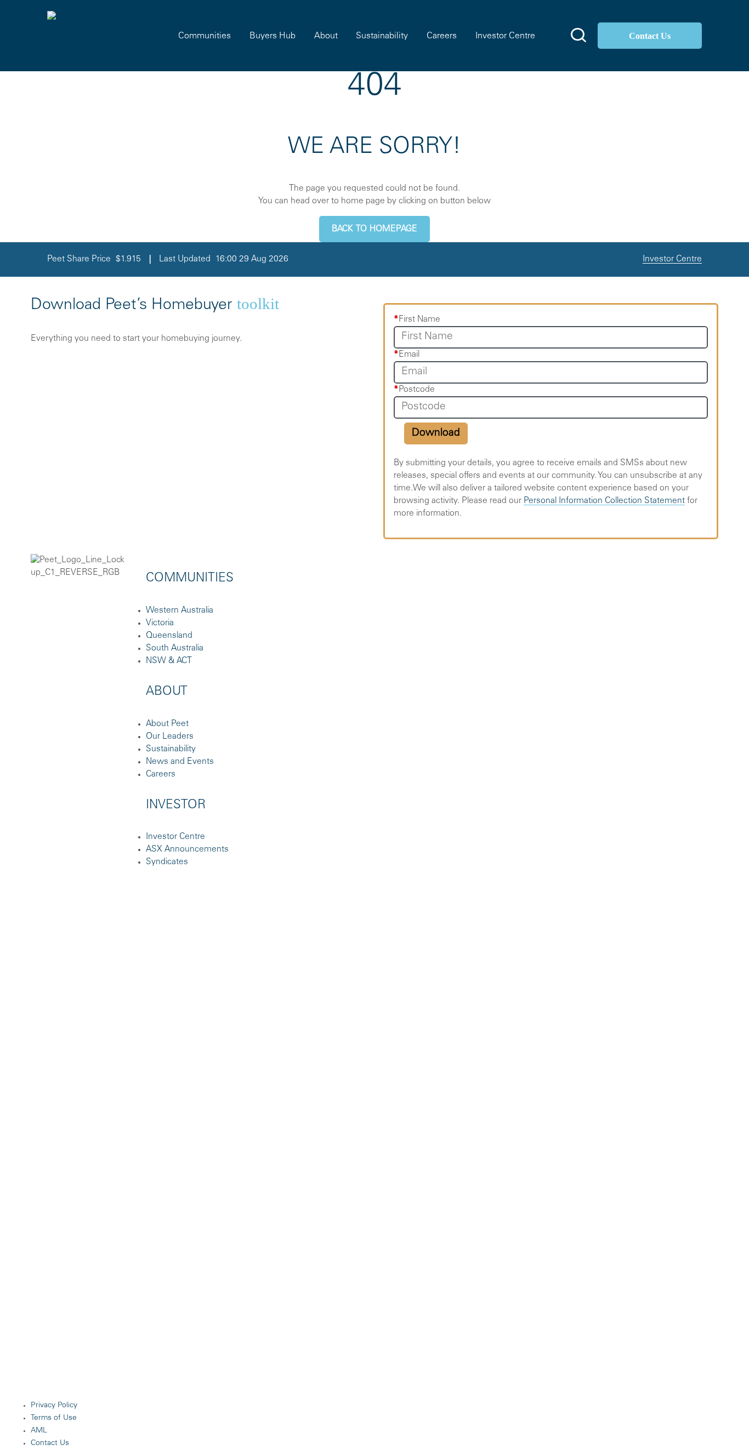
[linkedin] (648, 593)
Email (406, 355)
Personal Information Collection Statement (604, 501)
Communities (204, 36)
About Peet (167, 724)
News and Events (180, 762)
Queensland (169, 636)
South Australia (174, 648)
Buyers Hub (272, 36)
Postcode (414, 390)
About (326, 36)
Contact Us (650, 36)
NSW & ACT (169, 661)
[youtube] (689, 593)
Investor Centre (505, 36)
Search (578, 35)
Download (436, 433)
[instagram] (607, 593)
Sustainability (382, 36)
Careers (442, 36)
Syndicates (167, 862)
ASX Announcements (187, 850)
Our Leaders (170, 737)
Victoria (160, 623)
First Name (417, 320)
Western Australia (179, 611)
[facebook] (566, 593)
